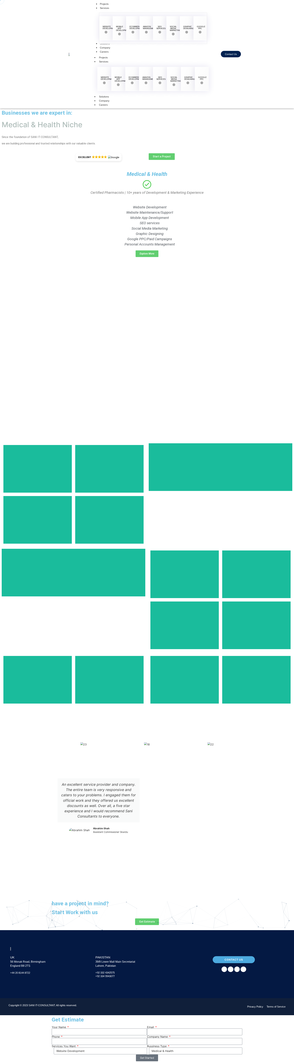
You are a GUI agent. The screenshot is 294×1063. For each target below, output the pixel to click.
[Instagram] (230, 969)
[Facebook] (224, 969)
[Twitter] (243, 969)
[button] (55, 806)
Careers (103, 104)
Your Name (59, 1027)
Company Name (158, 1036)
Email (151, 1027)
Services (103, 61)
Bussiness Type (157, 1046)
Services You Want (64, 1046)
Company (104, 100)
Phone (56, 1036)
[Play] (195, 792)
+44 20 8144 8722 (20, 972)
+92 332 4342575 (105, 972)
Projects (103, 57)
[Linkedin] (237, 969)
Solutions (104, 96)
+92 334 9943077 (105, 976)
